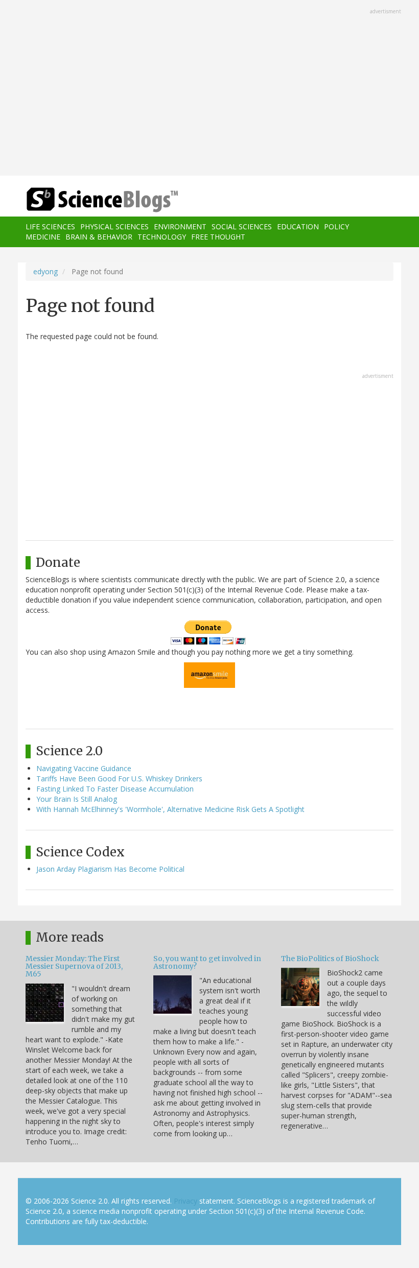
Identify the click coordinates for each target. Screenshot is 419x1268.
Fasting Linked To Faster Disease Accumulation (115, 789)
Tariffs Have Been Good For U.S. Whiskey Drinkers (119, 778)
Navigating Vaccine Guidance (83, 768)
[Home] (87, 199)
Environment (180, 226)
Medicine (43, 237)
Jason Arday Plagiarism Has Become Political (110, 869)
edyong (45, 271)
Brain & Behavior (98, 237)
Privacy (185, 1201)
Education (298, 226)
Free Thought (218, 237)
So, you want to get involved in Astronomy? (207, 962)
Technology (161, 237)
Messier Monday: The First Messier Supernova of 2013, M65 (74, 966)
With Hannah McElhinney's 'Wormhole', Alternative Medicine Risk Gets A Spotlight (170, 809)
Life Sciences (50, 226)
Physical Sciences (114, 226)
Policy (336, 226)
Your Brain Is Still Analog (76, 799)
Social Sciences (242, 226)
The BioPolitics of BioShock (330, 958)
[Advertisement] (209, 88)
